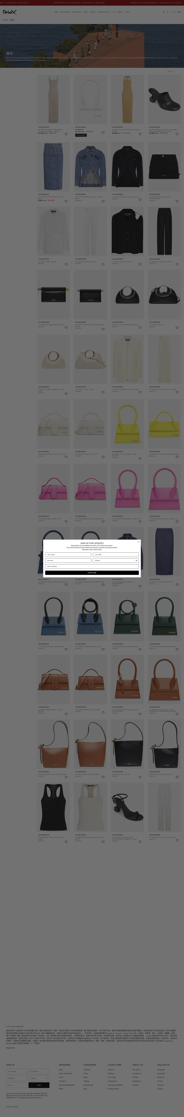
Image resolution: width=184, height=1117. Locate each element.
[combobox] (115, 560)
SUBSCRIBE (92, 573)
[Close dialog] (138, 542)
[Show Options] (136, 560)
